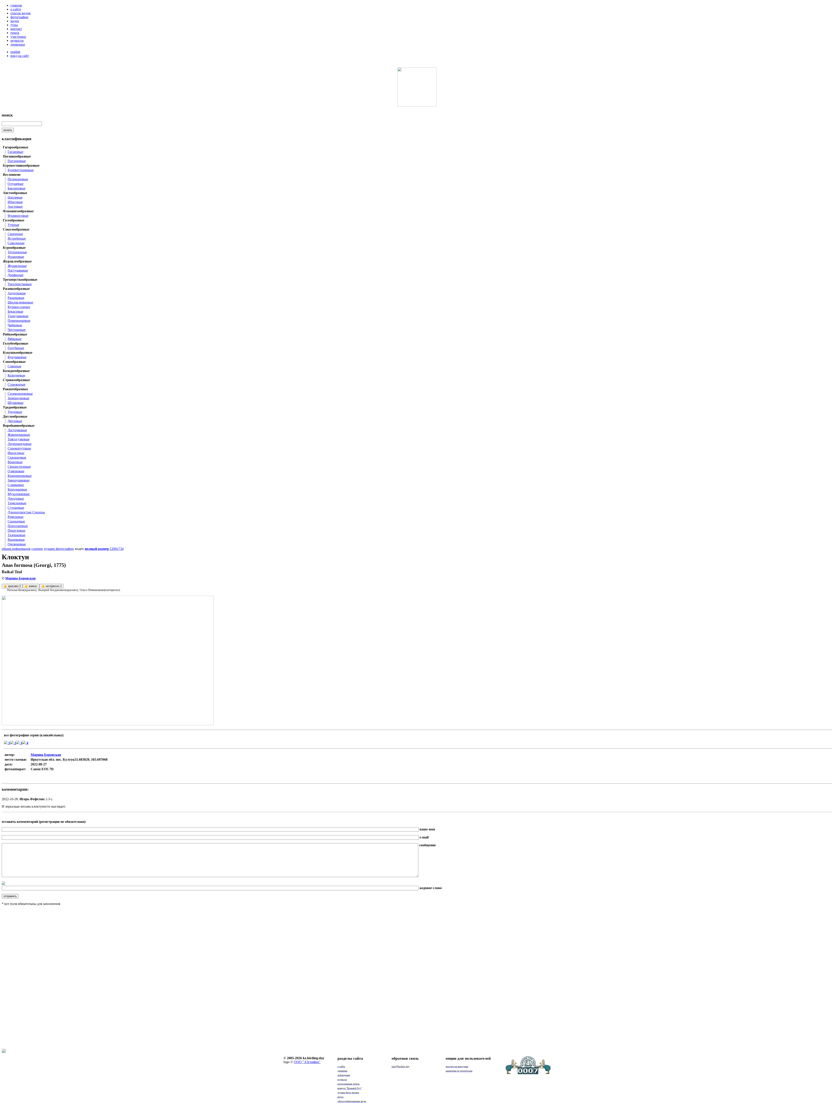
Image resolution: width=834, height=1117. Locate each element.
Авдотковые (17, 293)
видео (14, 21)
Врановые (15, 462)
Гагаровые (15, 152)
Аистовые (15, 206)
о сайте (15, 9)
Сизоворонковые (20, 393)
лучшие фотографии (59, 549)
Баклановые (16, 188)
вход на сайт (19, 56)
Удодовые (15, 412)
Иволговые (16, 453)
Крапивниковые (20, 476)
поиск (14, 33)
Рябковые (15, 339)
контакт (16, 29)
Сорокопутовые (19, 448)
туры (14, 25)
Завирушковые (19, 480)
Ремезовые (15, 517)
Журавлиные (17, 266)
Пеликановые (18, 179)
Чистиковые (17, 330)
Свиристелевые (19, 466)
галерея (37, 549)
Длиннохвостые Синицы (26, 512)
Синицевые (16, 521)
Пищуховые (16, 530)
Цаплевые (15, 197)
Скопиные (15, 234)
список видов (20, 13)
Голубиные (16, 348)
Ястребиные (17, 238)
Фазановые (16, 257)
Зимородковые (18, 398)
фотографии (19, 17)
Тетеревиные (17, 252)
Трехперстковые (20, 284)
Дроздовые (16, 498)
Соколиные (16, 243)
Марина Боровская (20, 578)
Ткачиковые (16, 535)
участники (18, 36)
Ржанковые (16, 298)
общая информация (16, 549)
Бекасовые (15, 311)
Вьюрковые (16, 539)
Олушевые (15, 184)
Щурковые (15, 403)
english (15, 52)
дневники (17, 44)
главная (16, 5)
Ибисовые (15, 202)
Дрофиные (15, 275)
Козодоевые (16, 375)
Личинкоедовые (19, 444)
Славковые (16, 485)
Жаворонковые (19, 435)
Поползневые (18, 526)
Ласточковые (17, 430)
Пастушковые (18, 270)
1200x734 (104, 549)
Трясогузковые (19, 439)
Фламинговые (18, 215)
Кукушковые (17, 357)
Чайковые (15, 325)
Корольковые (17, 489)
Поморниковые (19, 320)
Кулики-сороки (19, 307)
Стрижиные (16, 384)
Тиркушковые (18, 316)
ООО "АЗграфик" (307, 1062)
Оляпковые (16, 471)
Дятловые (15, 421)
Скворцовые (17, 457)
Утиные (13, 225)
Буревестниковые (21, 170)
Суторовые (16, 508)
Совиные (14, 366)
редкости (17, 40)
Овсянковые (17, 544)
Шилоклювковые (20, 302)
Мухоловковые (19, 494)
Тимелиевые (17, 503)
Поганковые (17, 161)
